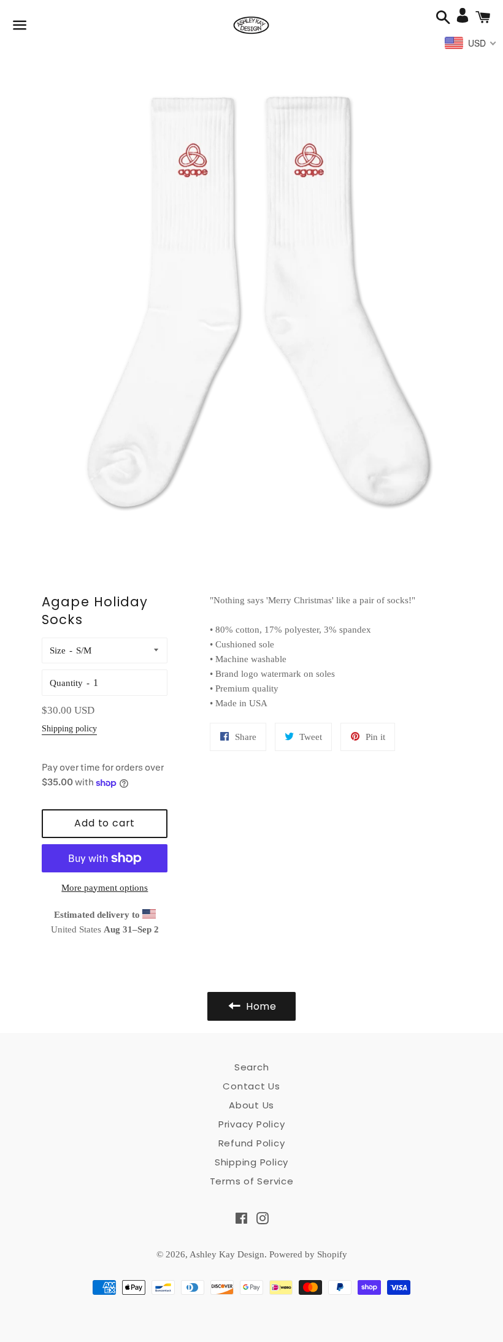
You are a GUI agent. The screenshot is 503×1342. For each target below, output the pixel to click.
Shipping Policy (251, 1162)
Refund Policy (251, 1143)
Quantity (66, 683)
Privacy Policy (251, 1124)
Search (251, 1067)
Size (58, 650)
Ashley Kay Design (227, 1254)
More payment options (104, 888)
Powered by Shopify (308, 1254)
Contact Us (251, 1086)
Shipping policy (69, 728)
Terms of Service (252, 1181)
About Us (251, 1105)
